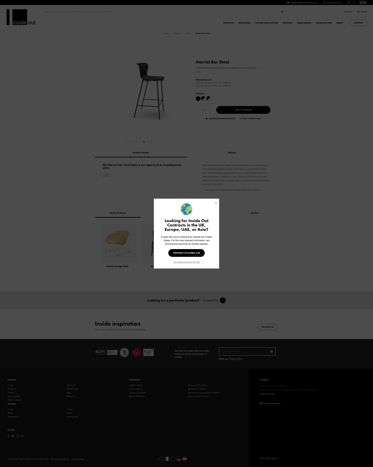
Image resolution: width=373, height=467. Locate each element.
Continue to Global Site (186, 253)
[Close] (216, 202)
